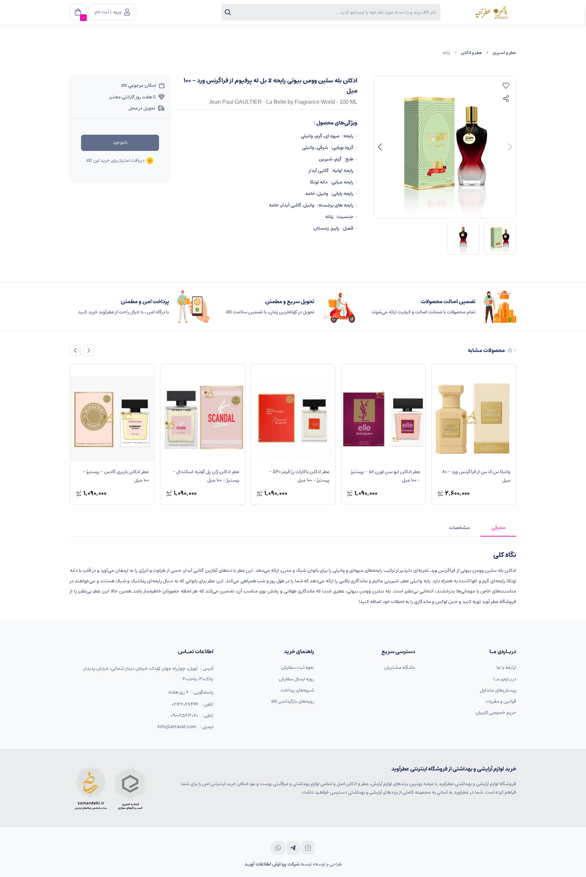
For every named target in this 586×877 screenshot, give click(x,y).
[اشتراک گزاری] (506, 98)
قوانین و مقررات (501, 701)
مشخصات (459, 527)
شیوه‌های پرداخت (297, 690)
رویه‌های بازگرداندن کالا (292, 701)
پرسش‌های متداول (498, 690)
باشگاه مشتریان (399, 667)
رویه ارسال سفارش (296, 679)
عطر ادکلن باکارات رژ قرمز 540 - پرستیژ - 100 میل (299, 476)
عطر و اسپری (504, 53)
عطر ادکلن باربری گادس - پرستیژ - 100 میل (115, 476)
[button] (380, 147)
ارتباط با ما (506, 667)
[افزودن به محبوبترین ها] (506, 86)
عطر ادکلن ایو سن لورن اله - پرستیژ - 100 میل (385, 476)
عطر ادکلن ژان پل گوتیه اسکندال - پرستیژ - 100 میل (205, 476)
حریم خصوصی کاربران (495, 712)
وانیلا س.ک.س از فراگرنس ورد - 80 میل (475, 476)
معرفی (498, 527)
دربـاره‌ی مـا (504, 679)
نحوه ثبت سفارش (297, 667)
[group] (445, 147)
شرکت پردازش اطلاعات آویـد (272, 864)
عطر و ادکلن (471, 53)
